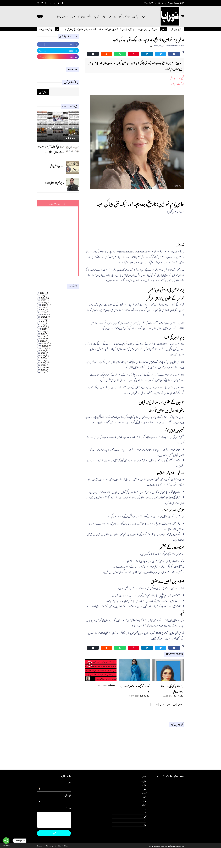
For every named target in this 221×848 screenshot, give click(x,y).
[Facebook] (174, 53)
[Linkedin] (147, 53)
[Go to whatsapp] (6, 840)
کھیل (119, 16)
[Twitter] (160, 53)
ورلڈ (150, 46)
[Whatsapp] (120, 53)
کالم (78, 16)
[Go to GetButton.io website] (6, 845)
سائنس (103, 16)
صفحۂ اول (143, 16)
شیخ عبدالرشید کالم (177, 77)
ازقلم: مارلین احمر (177, 83)
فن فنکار (144, 808)
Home (66, 845)
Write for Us (148, 2)
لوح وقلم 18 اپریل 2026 (65, 29)
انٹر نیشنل (127, 16)
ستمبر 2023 (44, 371)
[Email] (93, 53)
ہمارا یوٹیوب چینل (62, 16)
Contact (39, 845)
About (160, 2)
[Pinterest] (133, 53)
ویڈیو (114, 16)
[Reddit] (106, 53)
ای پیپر (72, 16)
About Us (58, 845)
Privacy (48, 845)
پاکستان (135, 16)
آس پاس (96, 16)
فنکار (109, 16)
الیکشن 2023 (86, 16)
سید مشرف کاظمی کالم (41, 29)
